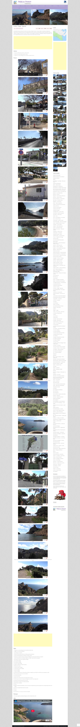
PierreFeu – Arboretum (56, 395)
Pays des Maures (49, 5)
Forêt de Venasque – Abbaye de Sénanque (59, 255)
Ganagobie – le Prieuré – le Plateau (58, 258)
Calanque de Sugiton (56, 210)
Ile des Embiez (55, 278)
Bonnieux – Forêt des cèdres (57, 197)
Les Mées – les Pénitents (57, 345)
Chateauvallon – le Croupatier (57, 232)
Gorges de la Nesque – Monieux (58, 262)
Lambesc (54, 308)
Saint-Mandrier (55, 435)
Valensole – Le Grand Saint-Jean (58, 461)
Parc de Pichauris (55, 391)
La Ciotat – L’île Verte (56, 286)
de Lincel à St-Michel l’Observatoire (58, 239)
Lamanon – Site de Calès (57, 307)
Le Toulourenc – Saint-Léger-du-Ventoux (59, 328)
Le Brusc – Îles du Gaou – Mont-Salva (58, 311)
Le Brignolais (55, 5)
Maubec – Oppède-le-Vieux (57, 364)
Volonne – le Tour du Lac (57, 468)
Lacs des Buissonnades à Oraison (58, 305)
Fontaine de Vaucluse (56, 250)
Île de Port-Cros (55, 276)
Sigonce (54, 451)
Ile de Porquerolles (56, 275)
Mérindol (54, 370)
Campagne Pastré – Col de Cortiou (58, 211)
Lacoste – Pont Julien (56, 304)
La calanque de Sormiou (57, 283)
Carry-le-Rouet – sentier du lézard (58, 220)
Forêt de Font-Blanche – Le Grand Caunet (59, 253)
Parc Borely (55, 388)
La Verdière (55, 301)
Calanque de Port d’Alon (56, 208)
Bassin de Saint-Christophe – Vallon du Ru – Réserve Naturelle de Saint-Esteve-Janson (59, 190)
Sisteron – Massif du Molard (57, 457)
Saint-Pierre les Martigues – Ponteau (58, 440)
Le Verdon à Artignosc (56, 329)
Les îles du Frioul (55, 341)
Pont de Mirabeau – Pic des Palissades (59, 401)
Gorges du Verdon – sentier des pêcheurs (59, 267)
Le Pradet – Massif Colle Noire (57, 318)
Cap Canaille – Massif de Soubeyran (58, 213)
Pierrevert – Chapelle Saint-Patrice (58, 396)
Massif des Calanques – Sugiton (58, 363)
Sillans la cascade (55, 452)
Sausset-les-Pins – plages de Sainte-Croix (59, 448)
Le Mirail (54, 314)
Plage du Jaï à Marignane (56, 398)
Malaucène (54, 353)
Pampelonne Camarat (56, 386)
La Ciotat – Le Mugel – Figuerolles (58, 288)
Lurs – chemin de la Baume (57, 352)
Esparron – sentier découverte (57, 245)
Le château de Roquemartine (57, 313)
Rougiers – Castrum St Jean (57, 420)
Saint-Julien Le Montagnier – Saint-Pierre (59, 433)
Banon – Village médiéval (57, 184)
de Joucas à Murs (55, 238)
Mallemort (54, 355)
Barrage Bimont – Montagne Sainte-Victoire (59, 187)
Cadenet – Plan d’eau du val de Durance (59, 204)
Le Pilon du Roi (55, 317)
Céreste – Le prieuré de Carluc (57, 227)
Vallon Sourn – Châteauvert (57, 464)
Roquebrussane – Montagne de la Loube (59, 419)
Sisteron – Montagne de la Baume (58, 458)
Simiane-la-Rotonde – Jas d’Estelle (58, 454)
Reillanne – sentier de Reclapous (58, 411)
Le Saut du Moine (55, 324)
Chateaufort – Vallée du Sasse (57, 231)
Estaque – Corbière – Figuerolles (58, 246)
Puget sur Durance (56, 407)
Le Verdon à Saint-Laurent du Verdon (58, 332)
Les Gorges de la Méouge (57, 338)
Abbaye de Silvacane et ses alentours (58, 176)
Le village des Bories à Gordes (57, 334)
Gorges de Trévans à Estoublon (58, 263)
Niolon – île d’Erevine (56, 381)
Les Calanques (55, 335)
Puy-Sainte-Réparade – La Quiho (58, 408)
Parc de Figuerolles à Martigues (57, 389)
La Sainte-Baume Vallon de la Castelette (59, 297)
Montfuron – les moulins (56, 374)
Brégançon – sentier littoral (57, 201)
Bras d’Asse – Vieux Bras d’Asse (57, 200)
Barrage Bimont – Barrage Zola (57, 186)
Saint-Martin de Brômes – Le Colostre (58, 436)
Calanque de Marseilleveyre (57, 207)
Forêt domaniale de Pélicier (57, 256)
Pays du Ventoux (16, 8)
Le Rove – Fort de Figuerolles (57, 323)
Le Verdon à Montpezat (56, 331)
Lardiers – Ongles (55, 310)
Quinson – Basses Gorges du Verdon (58, 410)
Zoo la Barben (55, 471)
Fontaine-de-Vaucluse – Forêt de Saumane (59, 252)
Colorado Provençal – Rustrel (57, 234)
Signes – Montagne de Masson (57, 449)
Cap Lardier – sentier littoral (57, 214)
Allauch (54, 179)
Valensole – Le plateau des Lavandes (58, 462)
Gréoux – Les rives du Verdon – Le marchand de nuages (58, 271)
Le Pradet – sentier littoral (57, 320)
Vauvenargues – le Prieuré (57, 465)
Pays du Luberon (35, 5)
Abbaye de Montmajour (56, 175)
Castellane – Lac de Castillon (57, 224)
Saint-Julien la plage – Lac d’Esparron (58, 432)
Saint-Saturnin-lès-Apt (56, 441)
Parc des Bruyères (56, 392)
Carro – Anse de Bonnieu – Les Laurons (59, 217)
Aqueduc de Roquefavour (57, 183)
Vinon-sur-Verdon (55, 467)
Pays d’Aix (22, 5)
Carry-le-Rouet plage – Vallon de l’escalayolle (59, 221)
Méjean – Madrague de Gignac (57, 369)
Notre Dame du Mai (56, 382)
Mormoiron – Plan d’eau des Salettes (58, 375)
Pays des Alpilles (62, 5)
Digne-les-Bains (55, 241)
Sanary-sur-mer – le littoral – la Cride (58, 445)
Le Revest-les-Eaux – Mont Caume (58, 321)
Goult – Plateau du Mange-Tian (57, 269)
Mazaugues (55, 366)
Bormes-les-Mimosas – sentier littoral (58, 198)
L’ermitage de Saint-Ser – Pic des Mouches (59, 282)
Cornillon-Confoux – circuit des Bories (58, 235)
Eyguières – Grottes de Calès (57, 249)
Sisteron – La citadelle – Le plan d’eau (58, 455)
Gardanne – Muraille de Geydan (58, 259)
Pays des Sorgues (30, 8)
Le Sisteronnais (22, 8)
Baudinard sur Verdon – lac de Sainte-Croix (59, 191)
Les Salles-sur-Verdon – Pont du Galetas (59, 348)
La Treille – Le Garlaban (56, 300)
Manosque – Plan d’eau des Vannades (59, 359)
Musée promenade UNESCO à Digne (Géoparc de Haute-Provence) (58, 378)
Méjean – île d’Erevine (56, 367)
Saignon (54, 422)
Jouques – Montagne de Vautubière (58, 279)
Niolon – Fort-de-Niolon (56, 379)
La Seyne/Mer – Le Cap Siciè (57, 298)
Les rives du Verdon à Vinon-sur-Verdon (59, 346)
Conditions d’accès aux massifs (60, 481)
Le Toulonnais (42, 5)
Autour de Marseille (16, 5)
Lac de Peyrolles (55, 303)
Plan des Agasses (55, 399)
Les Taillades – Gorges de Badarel (58, 349)
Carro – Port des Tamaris (57, 218)
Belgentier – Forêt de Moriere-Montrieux (59, 195)
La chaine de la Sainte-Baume (57, 285)
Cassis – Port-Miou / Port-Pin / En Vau (58, 223)
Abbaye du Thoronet (56, 178)
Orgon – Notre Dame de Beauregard (58, 385)
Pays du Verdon (28, 5)
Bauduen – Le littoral (56, 194)
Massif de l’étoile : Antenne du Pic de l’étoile (59, 360)
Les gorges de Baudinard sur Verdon (58, 337)
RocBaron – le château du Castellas (58, 417)
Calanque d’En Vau (56, 205)
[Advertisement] (33, 42)
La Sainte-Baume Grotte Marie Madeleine (59, 295)
